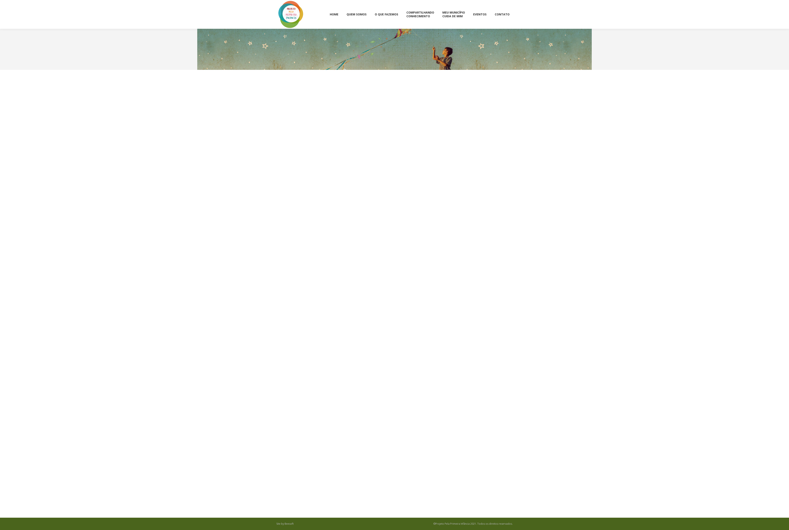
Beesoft (289, 523)
